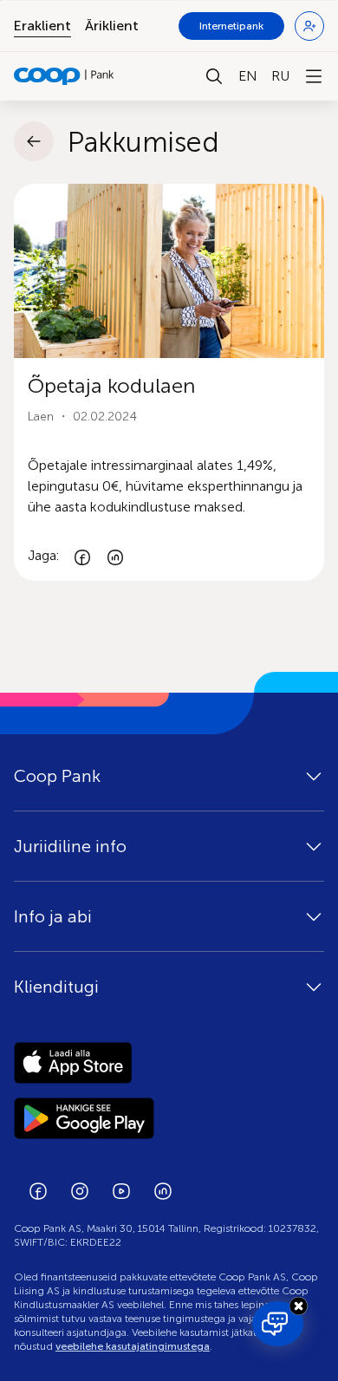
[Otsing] (214, 76)
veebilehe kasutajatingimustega (132, 1346)
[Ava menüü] (313, 76)
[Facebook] (82, 556)
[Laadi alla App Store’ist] (169, 1063)
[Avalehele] (64, 76)
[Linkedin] (115, 556)
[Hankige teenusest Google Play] (169, 1118)
